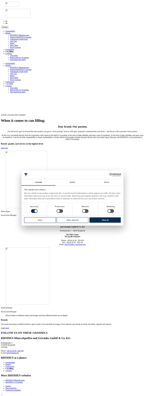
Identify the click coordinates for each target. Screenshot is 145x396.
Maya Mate (14, 45)
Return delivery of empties (19, 58)
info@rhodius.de (13, 353)
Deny (40, 220)
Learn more (5, 328)
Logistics (8, 53)
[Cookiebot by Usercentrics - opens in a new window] (111, 174)
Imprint (8, 386)
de (6, 21)
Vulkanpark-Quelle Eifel (19, 39)
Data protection (10, 388)
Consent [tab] (38, 182)
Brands (8, 33)
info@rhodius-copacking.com (75, 244)
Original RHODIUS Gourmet (20, 37)
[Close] (2, 394)
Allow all (105, 220)
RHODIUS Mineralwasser (19, 35)
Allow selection (72, 220)
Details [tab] (72, 182)
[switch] (60, 211)
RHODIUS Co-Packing (14, 382)
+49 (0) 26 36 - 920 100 (15, 351)
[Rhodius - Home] (12, 6)
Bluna (12, 43)
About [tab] (106, 182)
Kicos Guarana (15, 47)
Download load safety (18, 60)
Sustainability (10, 31)
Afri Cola (13, 41)
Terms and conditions (13, 390)
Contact (4, 27)
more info (4, 148)
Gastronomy (9, 49)
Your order (14, 56)
